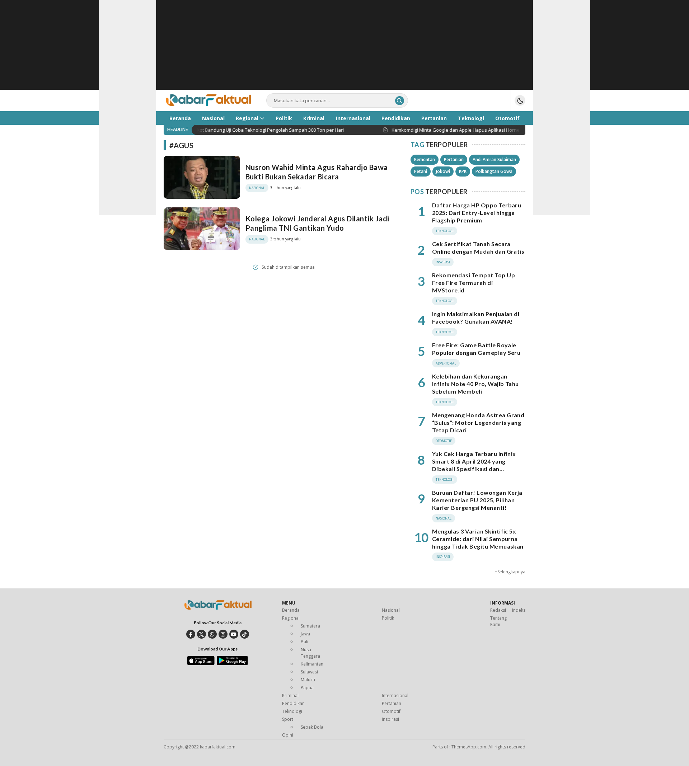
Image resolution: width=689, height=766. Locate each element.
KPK (463, 171)
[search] (399, 100)
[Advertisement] (344, 50)
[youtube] (233, 634)
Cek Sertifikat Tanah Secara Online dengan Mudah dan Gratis (478, 247)
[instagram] (223, 634)
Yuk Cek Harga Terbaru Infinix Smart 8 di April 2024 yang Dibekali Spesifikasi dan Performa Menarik (474, 464)
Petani (420, 171)
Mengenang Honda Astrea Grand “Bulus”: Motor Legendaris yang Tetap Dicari (478, 422)
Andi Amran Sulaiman (494, 159)
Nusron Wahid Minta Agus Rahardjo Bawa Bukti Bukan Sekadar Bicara (316, 172)
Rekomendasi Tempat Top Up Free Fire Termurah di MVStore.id (473, 282)
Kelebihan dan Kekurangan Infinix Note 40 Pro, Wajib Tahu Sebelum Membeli (475, 384)
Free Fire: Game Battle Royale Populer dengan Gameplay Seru (476, 349)
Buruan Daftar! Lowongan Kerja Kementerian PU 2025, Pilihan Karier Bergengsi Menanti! (477, 500)
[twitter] (201, 634)
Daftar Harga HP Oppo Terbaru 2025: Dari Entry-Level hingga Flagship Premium (476, 213)
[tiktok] (244, 634)
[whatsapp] (212, 634)
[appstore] (201, 663)
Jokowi (443, 171)
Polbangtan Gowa (493, 171)
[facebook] (190, 634)
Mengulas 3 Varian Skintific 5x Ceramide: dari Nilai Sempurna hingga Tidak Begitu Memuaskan (478, 539)
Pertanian (454, 159)
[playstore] (232, 663)
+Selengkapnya (510, 572)
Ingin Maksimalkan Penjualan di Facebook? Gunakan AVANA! (475, 317)
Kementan (424, 159)
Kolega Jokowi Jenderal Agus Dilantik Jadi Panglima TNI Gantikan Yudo (317, 223)
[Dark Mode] (520, 100)
